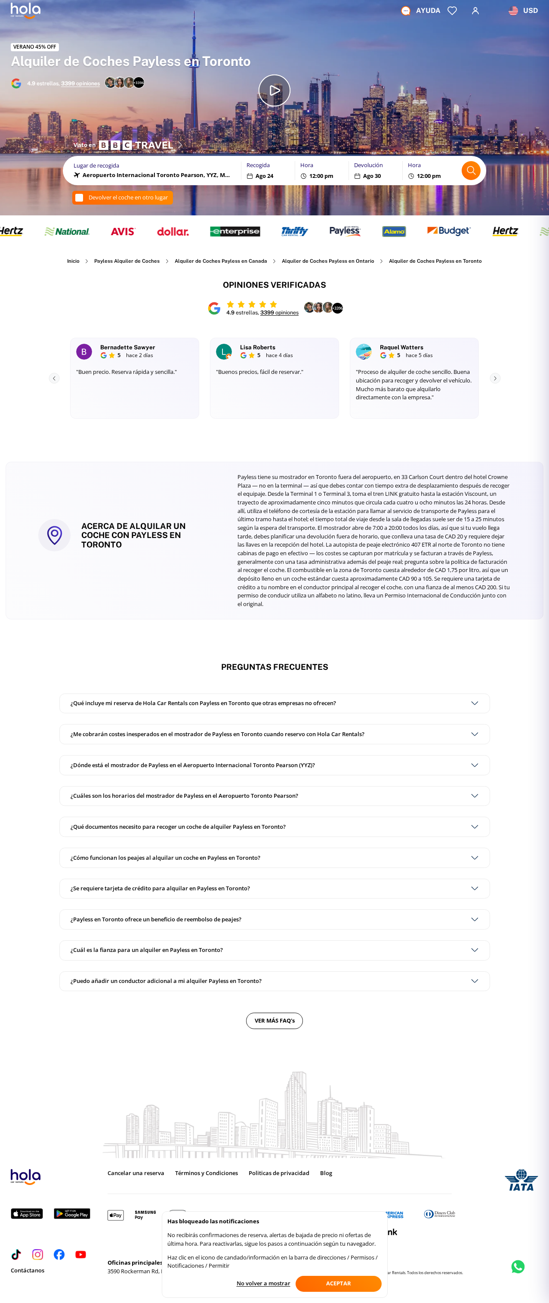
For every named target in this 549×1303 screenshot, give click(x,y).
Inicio (73, 261)
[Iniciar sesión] (475, 11)
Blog (326, 1173)
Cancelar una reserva (136, 1173)
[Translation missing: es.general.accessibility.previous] (54, 378)
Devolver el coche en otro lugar (128, 197)
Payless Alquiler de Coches (127, 261)
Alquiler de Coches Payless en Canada (221, 261)
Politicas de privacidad (279, 1173)
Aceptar (338, 1283)
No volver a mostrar (263, 1283)
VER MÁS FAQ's (275, 1020)
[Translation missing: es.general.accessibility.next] (495, 378)
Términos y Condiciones (206, 1173)
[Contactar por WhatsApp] (518, 1274)
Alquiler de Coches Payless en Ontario (328, 261)
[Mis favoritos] (452, 11)
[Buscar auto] (471, 170)
